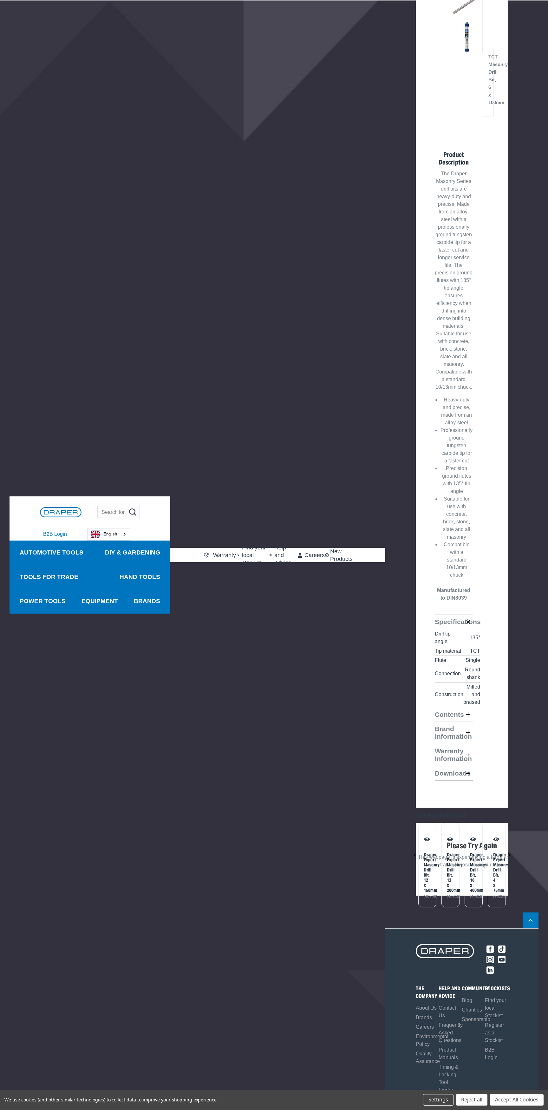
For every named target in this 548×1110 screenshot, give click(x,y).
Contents (449, 714)
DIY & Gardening (132, 552)
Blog (467, 1000)
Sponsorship (476, 1019)
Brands (147, 601)
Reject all (471, 1099)
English (110, 534)
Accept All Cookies (516, 1099)
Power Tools (43, 601)
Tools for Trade (49, 577)
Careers (425, 1027)
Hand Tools (140, 577)
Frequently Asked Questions (451, 1032)
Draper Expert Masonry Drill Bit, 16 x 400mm (472, 872)
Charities (472, 1009)
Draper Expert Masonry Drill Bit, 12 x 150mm (426, 872)
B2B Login (55, 534)
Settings (438, 1099)
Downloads (453, 773)
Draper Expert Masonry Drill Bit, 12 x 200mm (449, 872)
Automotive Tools (51, 552)
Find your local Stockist (495, 1008)
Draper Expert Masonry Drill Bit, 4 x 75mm (495, 872)
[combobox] (108, 534)
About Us (426, 1008)
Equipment (100, 601)
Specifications (454, 621)
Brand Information (453, 732)
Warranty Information (453, 754)
